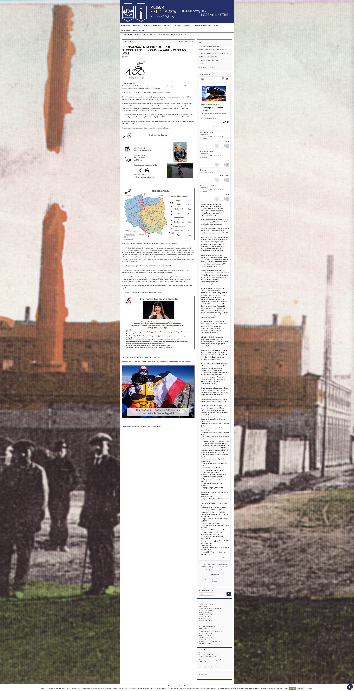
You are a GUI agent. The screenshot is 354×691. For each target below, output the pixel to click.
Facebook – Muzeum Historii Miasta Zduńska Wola (213, 49)
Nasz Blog (201, 42)
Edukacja (167, 25)
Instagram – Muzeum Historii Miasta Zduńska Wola (213, 53)
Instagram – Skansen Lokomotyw (208, 60)
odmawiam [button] (301, 688)
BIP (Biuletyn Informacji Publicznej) (209, 46)
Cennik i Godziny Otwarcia (152, 25)
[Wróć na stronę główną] (177, 12)
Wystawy (136, 25)
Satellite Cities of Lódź (129, 30)
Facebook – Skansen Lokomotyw (208, 56)
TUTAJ (132, 123)
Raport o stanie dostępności (207, 67)
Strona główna (126, 25)
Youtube (201, 63)
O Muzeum (177, 25)
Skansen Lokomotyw (202, 25)
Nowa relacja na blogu (131, 41)
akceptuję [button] (292, 688)
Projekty (216, 25)
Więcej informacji (282, 688)
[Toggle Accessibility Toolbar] (350, 687)
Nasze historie (188, 25)
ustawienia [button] (310, 688)
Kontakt (141, 30)
